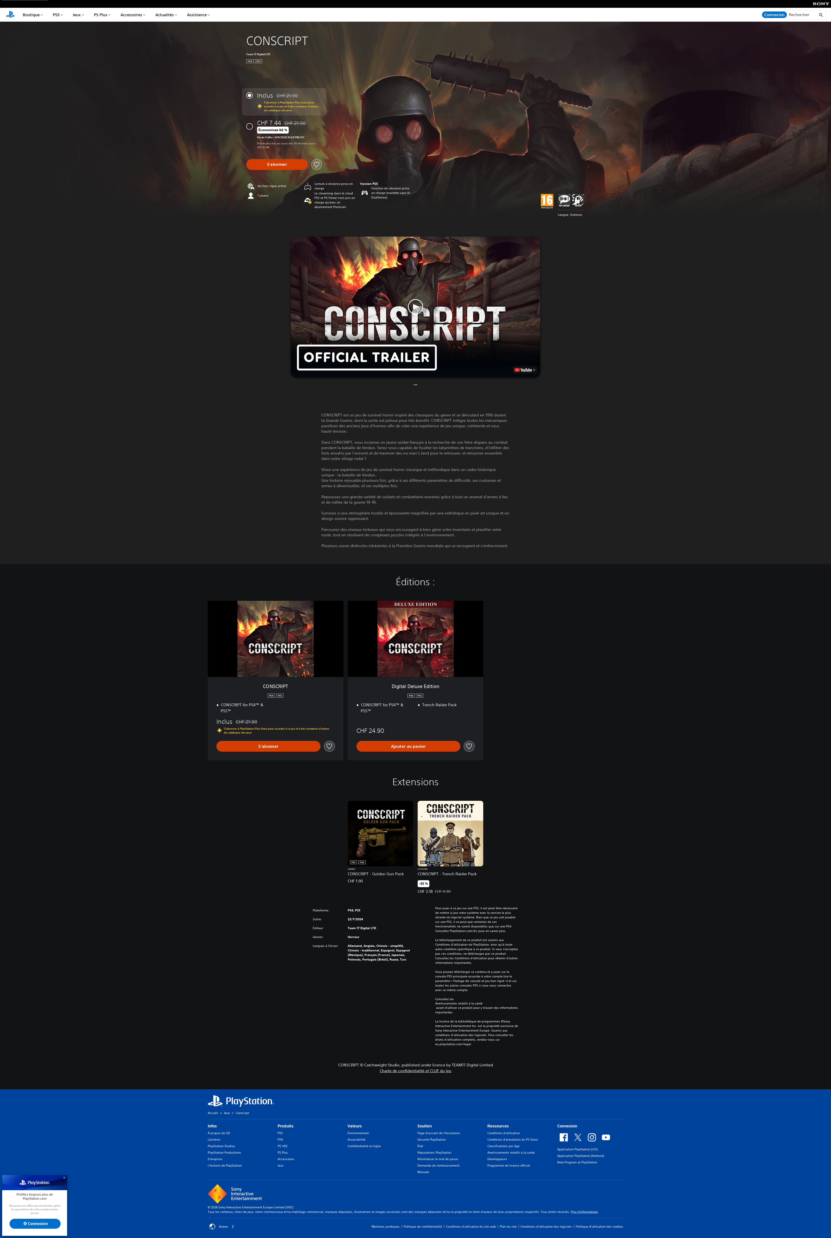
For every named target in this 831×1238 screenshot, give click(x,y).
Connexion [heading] (567, 1126)
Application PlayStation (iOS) (577, 1149)
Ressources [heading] (498, 1126)
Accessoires (131, 14)
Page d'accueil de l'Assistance (438, 1133)
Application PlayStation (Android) (580, 1156)
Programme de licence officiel (508, 1165)
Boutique (31, 14)
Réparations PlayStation (434, 1152)
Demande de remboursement (438, 1165)
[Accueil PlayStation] (10, 15)
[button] (415, 307)
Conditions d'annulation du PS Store (512, 1139)
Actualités (164, 14)
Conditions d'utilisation (503, 1133)
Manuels (423, 1172)
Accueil (213, 1113)
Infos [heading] (212, 1126)
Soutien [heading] (424, 1126)
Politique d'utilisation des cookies (599, 1226)
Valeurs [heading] (355, 1126)
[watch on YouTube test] (524, 370)
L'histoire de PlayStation (225, 1165)
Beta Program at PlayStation (577, 1162)
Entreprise (215, 1159)
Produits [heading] (285, 1126)
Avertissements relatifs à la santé (459, 1003)
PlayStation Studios (221, 1146)
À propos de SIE (219, 1133)
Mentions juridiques (386, 1226)
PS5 (56, 14)
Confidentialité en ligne (364, 1146)
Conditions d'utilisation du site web (471, 1226)
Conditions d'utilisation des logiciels (546, 1226)
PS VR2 (282, 1146)
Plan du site (508, 1226)
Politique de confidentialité (423, 1226)
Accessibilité (357, 1139)
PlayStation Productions (224, 1152)
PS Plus (100, 14)
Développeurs (497, 1159)
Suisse (223, 1226)
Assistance (197, 14)
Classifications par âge (503, 1146)
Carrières (214, 1139)
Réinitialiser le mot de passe (437, 1159)
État (420, 1146)
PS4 (280, 1139)
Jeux (77, 14)
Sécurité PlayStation (431, 1139)
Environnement (358, 1133)
